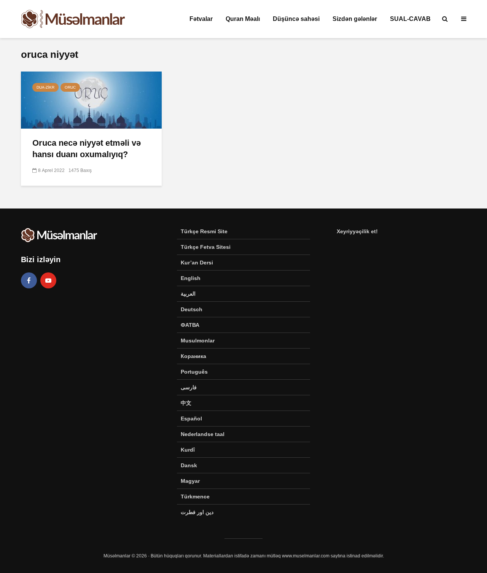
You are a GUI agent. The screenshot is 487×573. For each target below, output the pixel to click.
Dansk (189, 465)
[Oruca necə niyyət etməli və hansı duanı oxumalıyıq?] (91, 99)
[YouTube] (48, 280)
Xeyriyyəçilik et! (357, 231)
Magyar (190, 481)
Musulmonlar (198, 340)
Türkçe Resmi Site (204, 231)
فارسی (189, 387)
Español (191, 418)
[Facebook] (29, 280)
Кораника (193, 356)
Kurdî (188, 450)
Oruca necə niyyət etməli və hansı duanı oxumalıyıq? (86, 148)
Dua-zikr (45, 87)
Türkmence (195, 496)
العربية (188, 294)
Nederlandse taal (202, 434)
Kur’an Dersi (197, 262)
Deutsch (191, 309)
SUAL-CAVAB (410, 19)
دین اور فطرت (197, 512)
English (191, 278)
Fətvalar (201, 19)
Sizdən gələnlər (355, 19)
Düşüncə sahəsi (296, 19)
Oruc (70, 87)
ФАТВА (190, 325)
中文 (186, 403)
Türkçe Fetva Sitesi (206, 247)
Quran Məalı (243, 19)
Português (194, 372)
